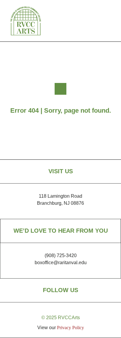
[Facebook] (90, 20)
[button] (72, 21)
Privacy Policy (70, 327)
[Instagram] (105, 20)
